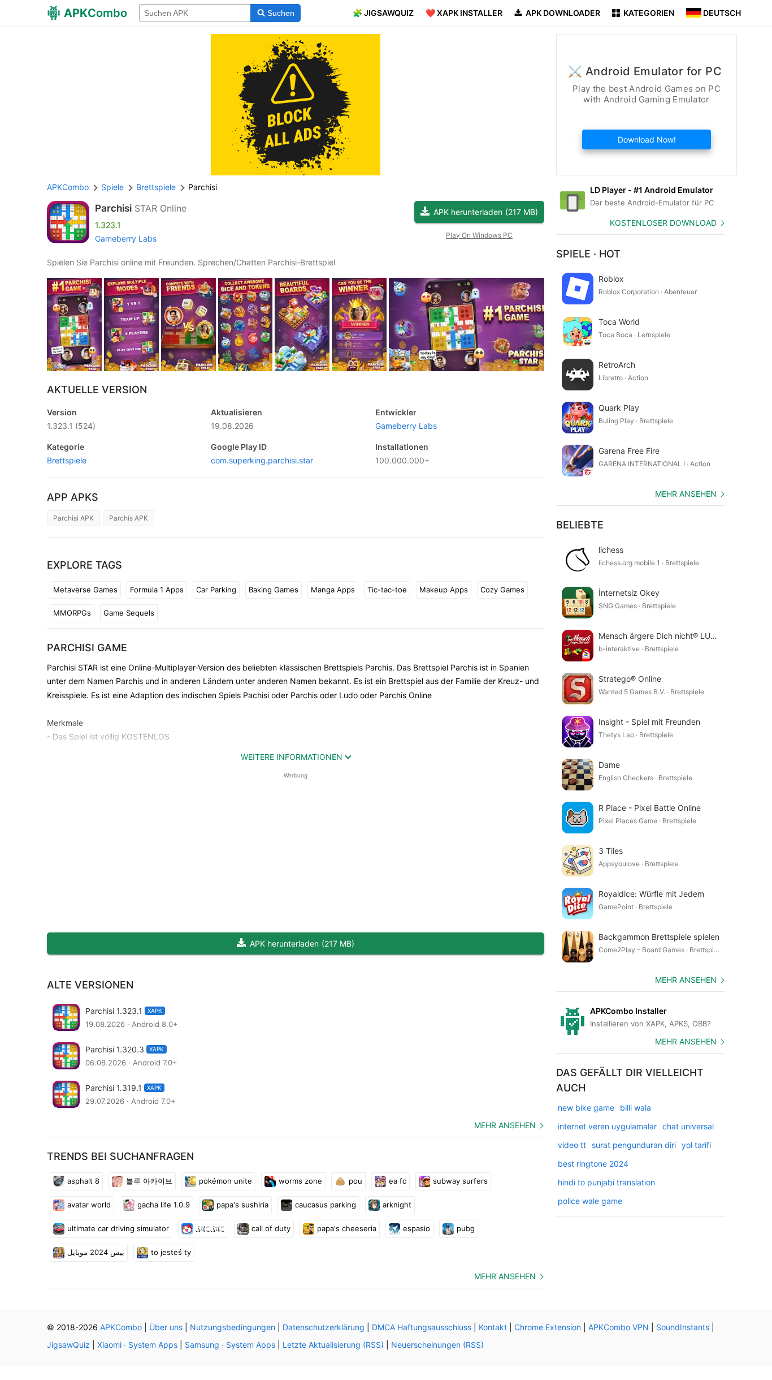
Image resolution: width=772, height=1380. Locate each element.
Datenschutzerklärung (324, 1327)
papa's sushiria (242, 1204)
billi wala (635, 1107)
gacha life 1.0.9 (163, 1204)
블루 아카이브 (149, 1180)
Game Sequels (128, 612)
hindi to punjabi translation (606, 1182)
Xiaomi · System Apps (137, 1344)
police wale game (590, 1201)
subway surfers (460, 1180)
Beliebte (580, 525)
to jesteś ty (171, 1252)
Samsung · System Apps (230, 1344)
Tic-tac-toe (387, 589)
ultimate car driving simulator (118, 1228)
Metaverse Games (85, 589)
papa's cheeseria (346, 1228)
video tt (572, 1145)
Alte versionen (90, 985)
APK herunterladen (485, 212)
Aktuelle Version (97, 389)
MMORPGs (72, 612)
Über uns (166, 1327)
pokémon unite (225, 1180)
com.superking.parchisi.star (262, 460)
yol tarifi (696, 1145)
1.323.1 (71, 426)
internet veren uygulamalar (607, 1126)
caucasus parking (325, 1204)
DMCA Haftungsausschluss (421, 1327)
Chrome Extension (547, 1327)
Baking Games (273, 589)
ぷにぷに (210, 1228)
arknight (397, 1204)
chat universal (688, 1126)
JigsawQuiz (68, 1344)
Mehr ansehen (505, 1125)
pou (355, 1180)
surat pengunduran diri (634, 1145)
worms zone (300, 1180)
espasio (416, 1228)
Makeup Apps (443, 589)
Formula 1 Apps (157, 589)
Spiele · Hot (588, 254)
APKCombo (68, 187)
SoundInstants (682, 1327)
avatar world (89, 1204)
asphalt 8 (83, 1180)
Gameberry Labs (126, 238)
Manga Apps (333, 589)
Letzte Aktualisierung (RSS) (333, 1344)
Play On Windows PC (479, 235)
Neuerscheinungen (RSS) (437, 1344)
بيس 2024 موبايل (95, 1252)
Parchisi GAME (87, 648)
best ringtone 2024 (593, 1163)
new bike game (586, 1107)
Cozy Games (502, 589)
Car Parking (216, 589)
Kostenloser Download (663, 222)
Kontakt (493, 1327)
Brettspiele (66, 460)
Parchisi (113, 208)
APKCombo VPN (618, 1327)
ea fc (397, 1180)
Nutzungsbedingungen (232, 1327)
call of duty (270, 1228)
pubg (466, 1228)
